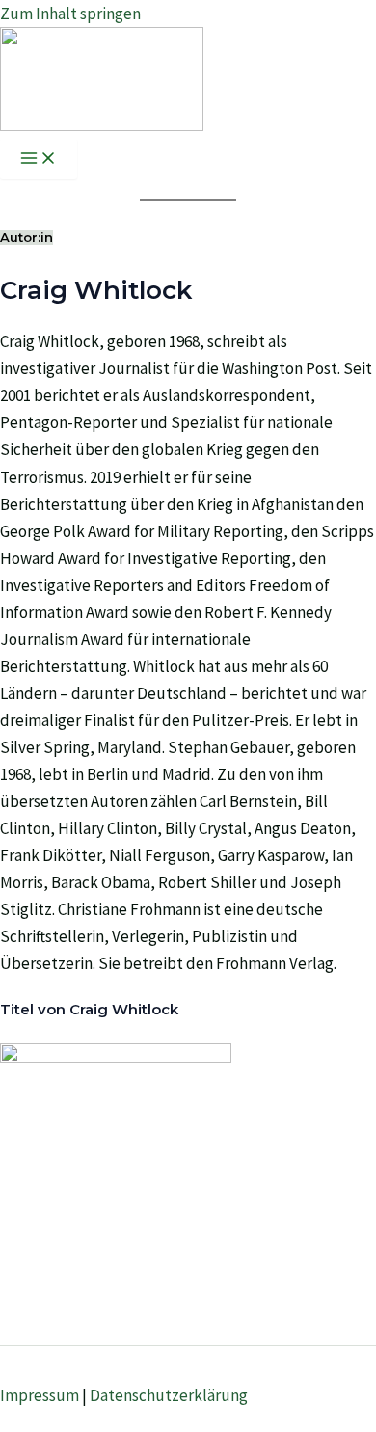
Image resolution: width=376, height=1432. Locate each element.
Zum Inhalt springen (70, 13)
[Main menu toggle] (38, 159)
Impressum (39, 1395)
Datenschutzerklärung (169, 1395)
